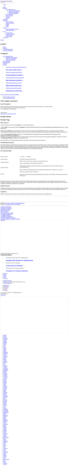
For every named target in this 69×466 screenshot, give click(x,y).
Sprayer (7, 18)
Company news (9, 32)
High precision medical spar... (14, 85)
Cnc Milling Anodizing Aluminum (8, 217)
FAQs (7, 26)
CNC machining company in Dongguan (11, 204)
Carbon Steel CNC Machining (14, 265)
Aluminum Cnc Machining (6, 208)
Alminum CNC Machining (14, 10)
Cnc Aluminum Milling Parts (7, 214)
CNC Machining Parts (10, 9)
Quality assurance (9, 21)
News (4, 31)
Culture (7, 24)
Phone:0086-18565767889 (6, 1)
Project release (9, 36)
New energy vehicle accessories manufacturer (15, 203)
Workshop (5, 19)
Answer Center (9, 35)
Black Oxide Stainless (5, 210)
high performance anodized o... (14, 80)
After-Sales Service (10, 30)
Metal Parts (3, 220)
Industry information (10, 34)
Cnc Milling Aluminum (5, 215)
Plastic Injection (9, 15)
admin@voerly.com (7, 280)
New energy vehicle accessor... (14, 69)
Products (5, 8)
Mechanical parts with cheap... (14, 90)
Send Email (3, 295)
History (7, 25)
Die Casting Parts (9, 14)
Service (4, 27)
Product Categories (10, 23)
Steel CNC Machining (13, 13)
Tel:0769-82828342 (7, 283)
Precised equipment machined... (14, 75)
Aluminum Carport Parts (6, 206)
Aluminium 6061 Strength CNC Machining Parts (19, 260)
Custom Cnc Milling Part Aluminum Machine (10, 218)
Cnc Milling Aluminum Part (6, 216)
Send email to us (4, 113)
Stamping (8, 16)
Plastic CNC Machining (14, 12)
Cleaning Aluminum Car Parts (7, 212)
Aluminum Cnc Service (6, 209)
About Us (5, 20)
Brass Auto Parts (4, 211)
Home (4, 7)
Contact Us (5, 37)
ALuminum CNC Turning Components (17, 271)
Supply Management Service (12, 29)
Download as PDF (12, 113)
